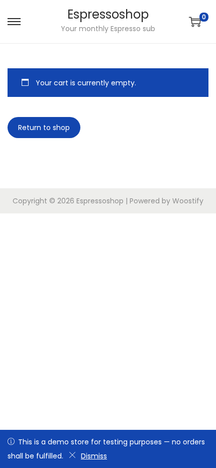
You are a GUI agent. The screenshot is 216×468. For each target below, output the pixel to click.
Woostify (187, 201)
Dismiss (94, 456)
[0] (195, 22)
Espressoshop (108, 14)
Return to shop (44, 128)
